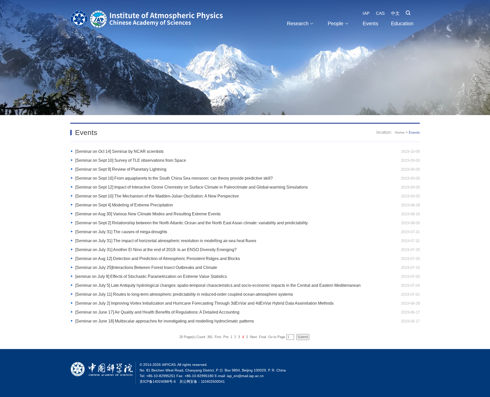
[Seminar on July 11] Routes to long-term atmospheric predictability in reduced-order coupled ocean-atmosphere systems (184, 294)
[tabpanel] (245, 57)
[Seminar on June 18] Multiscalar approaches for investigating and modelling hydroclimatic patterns (164, 321)
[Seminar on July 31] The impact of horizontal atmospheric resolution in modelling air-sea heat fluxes (165, 241)
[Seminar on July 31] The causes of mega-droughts (121, 232)
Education (402, 23)
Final (262, 337)
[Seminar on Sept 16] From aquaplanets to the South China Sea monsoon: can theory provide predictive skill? (174, 178)
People (335, 23)
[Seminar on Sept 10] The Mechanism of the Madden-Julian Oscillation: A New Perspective (157, 196)
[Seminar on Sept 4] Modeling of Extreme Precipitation (124, 205)
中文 (395, 13)
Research (298, 23)
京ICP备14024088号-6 (158, 381)
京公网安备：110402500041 (202, 381)
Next (253, 337)
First (218, 337)
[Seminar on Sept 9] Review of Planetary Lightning (120, 169)
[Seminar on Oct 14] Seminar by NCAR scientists (119, 151)
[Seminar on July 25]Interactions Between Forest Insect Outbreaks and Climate (146, 267)
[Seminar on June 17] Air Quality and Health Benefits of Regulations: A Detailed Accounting (157, 312)
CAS (380, 13)
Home (400, 132)
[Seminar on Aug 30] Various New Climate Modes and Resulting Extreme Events (147, 214)
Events (370, 23)
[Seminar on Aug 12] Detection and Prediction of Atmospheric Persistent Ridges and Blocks (157, 258)
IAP (366, 13)
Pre (225, 337)
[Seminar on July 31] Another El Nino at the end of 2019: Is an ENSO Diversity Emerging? (156, 249)
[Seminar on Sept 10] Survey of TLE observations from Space (130, 160)
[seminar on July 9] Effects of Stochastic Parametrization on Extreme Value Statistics (151, 276)
